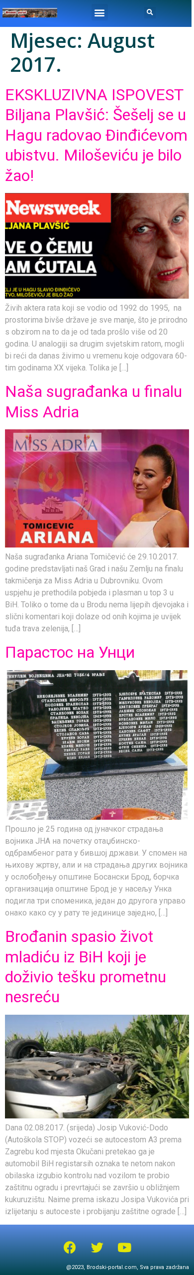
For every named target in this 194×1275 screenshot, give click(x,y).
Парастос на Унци (70, 652)
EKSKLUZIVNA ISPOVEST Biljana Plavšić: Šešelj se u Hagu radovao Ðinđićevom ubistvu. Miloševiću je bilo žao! (96, 135)
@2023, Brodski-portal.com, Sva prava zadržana (127, 1267)
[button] (100, 12)
